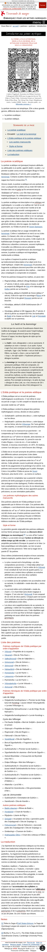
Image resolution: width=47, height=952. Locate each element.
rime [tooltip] (39, 892)
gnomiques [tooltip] (9, 618)
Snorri (34, 471)
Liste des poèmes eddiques (19, 150)
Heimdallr (42, 316)
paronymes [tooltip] (5, 911)
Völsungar (26, 424)
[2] (24, 534)
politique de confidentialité (12, 8)
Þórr (28, 286)
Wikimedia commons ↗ (23, 104)
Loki (33, 316)
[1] (26, 179)
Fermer (42, 5)
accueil (16, 26)
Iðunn (39, 296)
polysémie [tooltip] (21, 911)
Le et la (26, 134)
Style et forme (16, 146)
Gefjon (7, 289)
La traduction (13, 154)
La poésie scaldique (16, 130)
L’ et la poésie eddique (24, 138)
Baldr (9, 316)
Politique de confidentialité (31, 944)
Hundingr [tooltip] (15, 703)
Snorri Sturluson (35, 227)
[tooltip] (19, 190)
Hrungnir (27, 298)
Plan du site (31, 942)
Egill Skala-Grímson (25, 923)
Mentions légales (15, 944)
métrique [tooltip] (38, 202)
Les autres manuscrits (20, 142)
